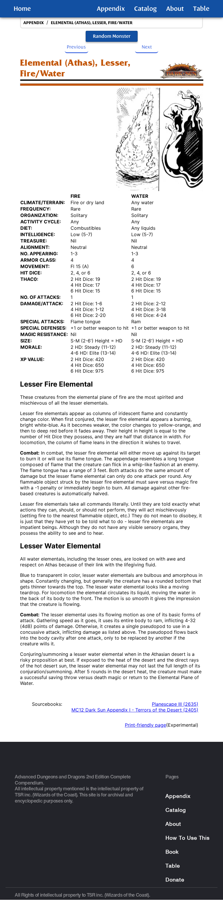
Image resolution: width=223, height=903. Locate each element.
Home (22, 9)
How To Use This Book (188, 845)
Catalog (145, 9)
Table (201, 9)
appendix (33, 23)
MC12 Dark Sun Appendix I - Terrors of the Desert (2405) (134, 710)
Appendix (111, 9)
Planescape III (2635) (175, 704)
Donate (175, 880)
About (175, 9)
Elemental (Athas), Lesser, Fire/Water (91, 23)
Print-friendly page (145, 725)
